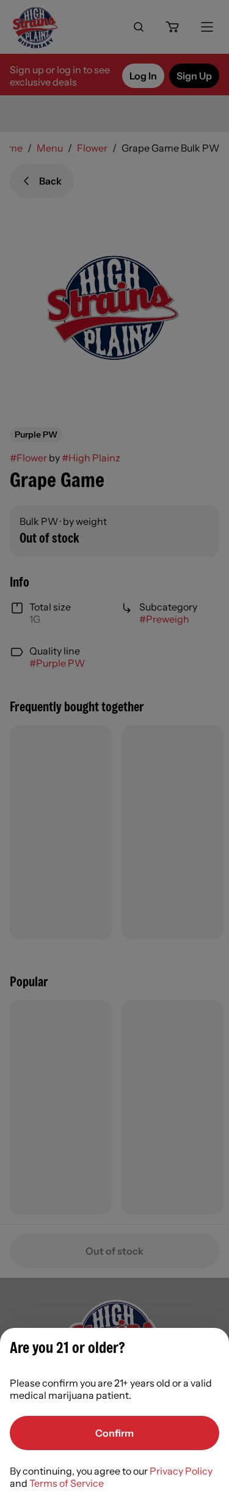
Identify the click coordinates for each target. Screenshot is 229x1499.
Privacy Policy (181, 1471)
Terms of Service (66, 1483)
